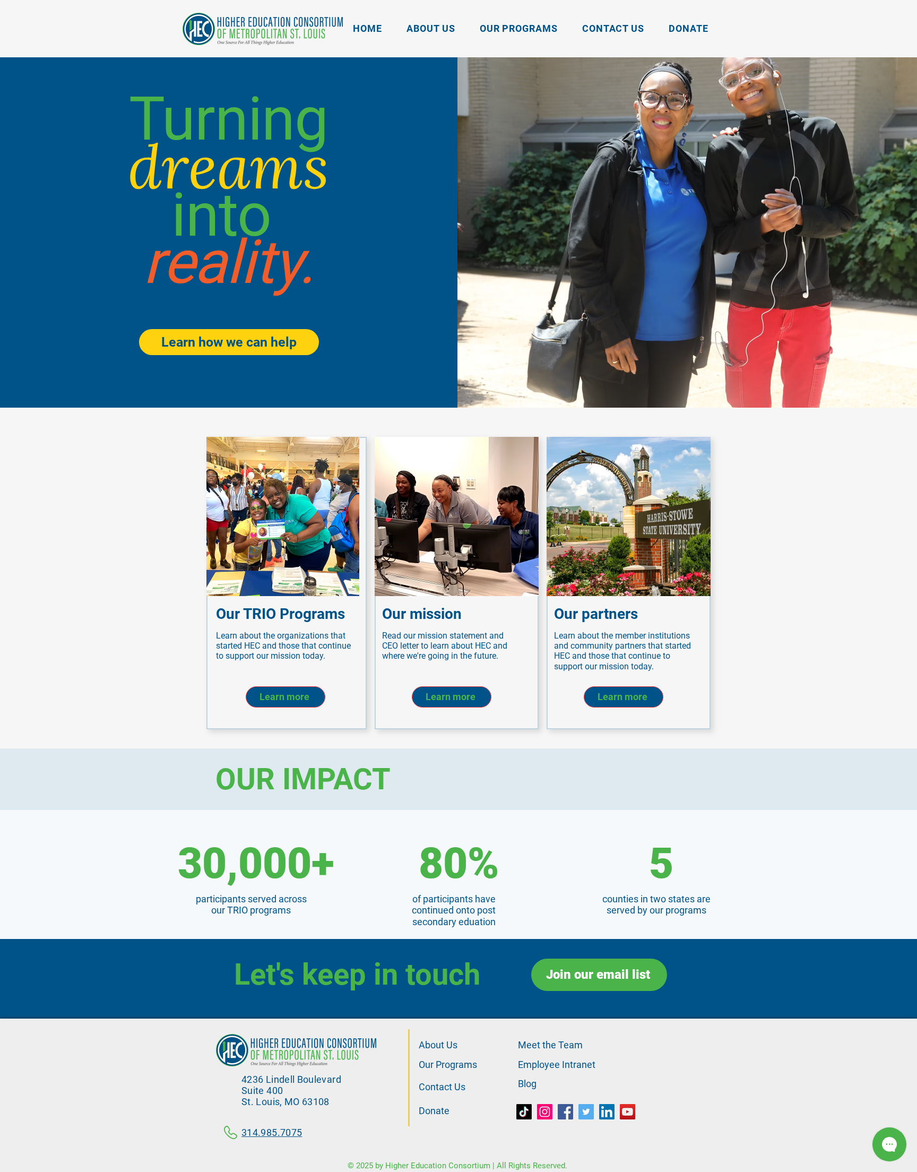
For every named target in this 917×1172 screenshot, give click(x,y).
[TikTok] (524, 1111)
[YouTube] (627, 1111)
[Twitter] (586, 1111)
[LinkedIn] (607, 1111)
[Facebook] (565, 1111)
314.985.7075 (271, 1132)
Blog (527, 1083)
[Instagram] (544, 1111)
